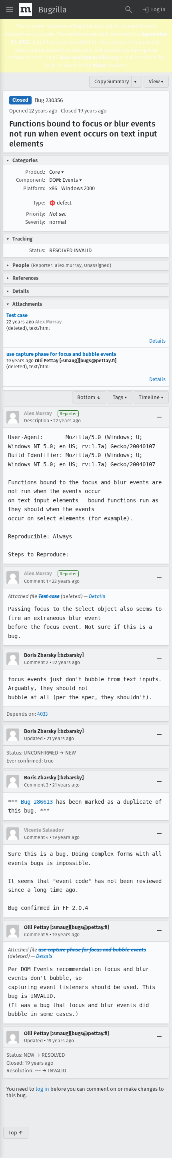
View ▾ (156, 81)
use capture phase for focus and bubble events (61, 354)
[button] (153, 9)
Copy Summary (111, 81)
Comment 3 (36, 785)
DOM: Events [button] (65, 180)
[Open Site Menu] (9, 9)
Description (36, 420)
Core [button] (56, 172)
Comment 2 (36, 662)
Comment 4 (36, 837)
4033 (42, 714)
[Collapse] (159, 417)
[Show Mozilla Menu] (25, 9)
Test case (17, 315)
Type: (39, 203)
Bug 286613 (37, 802)
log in (42, 1089)
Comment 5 (36, 934)
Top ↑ (15, 1133)
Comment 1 (36, 581)
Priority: (35, 214)
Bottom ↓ (89, 397)
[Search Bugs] (128, 9)
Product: (35, 172)
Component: (30, 180)
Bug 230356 (49, 100)
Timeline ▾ (151, 397)
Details (157, 341)
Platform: (34, 188)
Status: (37, 250)
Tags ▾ (120, 397)
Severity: (35, 222)
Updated (33, 738)
